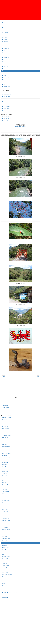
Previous (3, 376)
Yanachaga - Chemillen (6, 576)
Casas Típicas (4, 444)
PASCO (3, 400)
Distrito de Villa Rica (5, 558)
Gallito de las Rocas (5, 587)
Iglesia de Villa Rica (5, 565)
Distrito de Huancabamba (6, 495)
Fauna (3, 581)
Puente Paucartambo (5, 428)
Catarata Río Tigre (5, 448)
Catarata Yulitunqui (5, 552)
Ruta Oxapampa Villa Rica (6, 451)
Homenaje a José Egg (6, 529)
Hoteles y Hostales (5, 597)
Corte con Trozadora (5, 469)
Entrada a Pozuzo (5, 511)
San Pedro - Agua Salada (6, 504)
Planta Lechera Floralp (6, 486)
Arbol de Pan (4, 554)
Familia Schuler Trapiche (6, 538)
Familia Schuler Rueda (6, 540)
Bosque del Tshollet (5, 560)
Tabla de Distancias (5, 407)
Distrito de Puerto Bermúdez (7, 574)
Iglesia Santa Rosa (5, 437)
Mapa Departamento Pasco (6, 403)
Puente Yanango (5, 421)
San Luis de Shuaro (5, 426)
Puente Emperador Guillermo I (7, 531)
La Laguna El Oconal (5, 567)
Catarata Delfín (4, 545)
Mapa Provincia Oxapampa (6, 417)
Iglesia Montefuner (5, 536)
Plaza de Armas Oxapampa (6, 435)
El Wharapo (4, 493)
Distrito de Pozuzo (5, 509)
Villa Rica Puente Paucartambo (7, 569)
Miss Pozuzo (4, 482)
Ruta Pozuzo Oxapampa (6, 556)
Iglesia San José (5, 527)
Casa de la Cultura (5, 525)
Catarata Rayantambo (6, 498)
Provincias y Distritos (5, 405)
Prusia (3, 513)
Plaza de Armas (4, 455)
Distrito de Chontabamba (6, 453)
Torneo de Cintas (5, 477)
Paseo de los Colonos (5, 442)
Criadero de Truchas (5, 491)
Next (38, 376)
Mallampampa (4, 502)
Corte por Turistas (5, 471)
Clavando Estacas (5, 475)
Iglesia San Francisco (5, 439)
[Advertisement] (20, 10)
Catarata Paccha (5, 549)
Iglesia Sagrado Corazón (6, 518)
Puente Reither (4, 424)
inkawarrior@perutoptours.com (20, 126)
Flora (3, 578)
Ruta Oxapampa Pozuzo (6, 446)
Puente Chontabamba (6, 460)
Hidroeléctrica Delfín (5, 547)
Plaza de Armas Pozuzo (6, 516)
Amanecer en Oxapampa (6, 433)
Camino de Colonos (5, 585)
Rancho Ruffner (4, 464)
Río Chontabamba (5, 462)
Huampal (3, 583)
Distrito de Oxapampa (5, 430)
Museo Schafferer (5, 522)
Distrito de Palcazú (5, 572)
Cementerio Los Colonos (6, 520)
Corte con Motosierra (5, 473)
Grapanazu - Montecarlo (6, 500)
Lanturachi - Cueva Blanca (6, 507)
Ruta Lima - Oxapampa (6, 419)
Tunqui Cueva (4, 489)
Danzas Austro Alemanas (6, 484)
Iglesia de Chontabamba (6, 457)
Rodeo (3, 480)
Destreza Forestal (5, 466)
